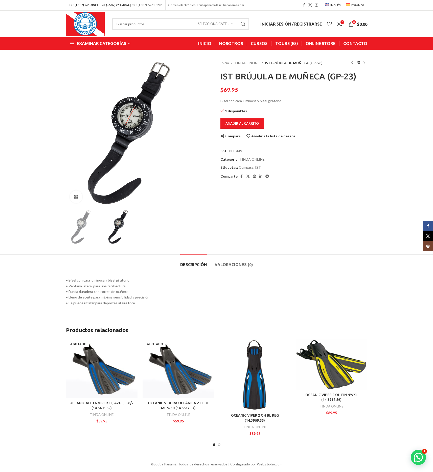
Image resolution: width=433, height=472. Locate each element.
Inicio (224, 63)
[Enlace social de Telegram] (267, 176)
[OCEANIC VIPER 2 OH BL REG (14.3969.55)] (255, 375)
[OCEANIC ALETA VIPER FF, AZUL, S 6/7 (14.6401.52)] (102, 368)
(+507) (79, 5)
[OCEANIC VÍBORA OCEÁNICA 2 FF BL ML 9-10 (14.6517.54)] (178, 368)
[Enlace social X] (310, 5)
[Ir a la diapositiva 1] (214, 444)
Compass (246, 167)
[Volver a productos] (358, 63)
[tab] (193, 262)
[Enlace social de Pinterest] (254, 176)
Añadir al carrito (242, 123)
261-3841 (91, 5)
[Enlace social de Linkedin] (261, 176)
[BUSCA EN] (243, 24)
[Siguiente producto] (364, 63)
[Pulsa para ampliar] (76, 196)
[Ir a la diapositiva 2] (219, 444)
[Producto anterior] (352, 63)
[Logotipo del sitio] (85, 23)
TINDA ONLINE (247, 63)
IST (258, 167)
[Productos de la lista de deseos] (329, 24)
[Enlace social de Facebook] (304, 5)
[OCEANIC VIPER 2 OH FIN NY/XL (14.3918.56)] (331, 364)
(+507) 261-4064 (117, 5)
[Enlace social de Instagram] (316, 5)
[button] (418, 457)
